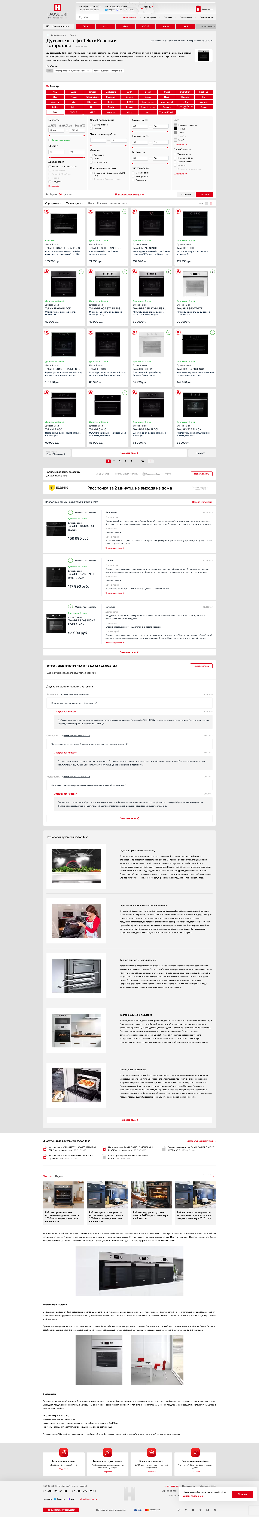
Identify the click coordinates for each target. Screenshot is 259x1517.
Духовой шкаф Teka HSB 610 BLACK (75, 694)
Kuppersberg (148, 102)
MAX (120, 10)
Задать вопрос (201, 666)
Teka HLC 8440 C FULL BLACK (82, 526)
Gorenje (129, 97)
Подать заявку (201, 473)
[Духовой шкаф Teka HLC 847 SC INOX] (195, 343)
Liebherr (166, 26)
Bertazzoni (111, 92)
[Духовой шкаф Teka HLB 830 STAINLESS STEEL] (107, 222)
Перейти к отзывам (202, 502)
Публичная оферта (207, 1486)
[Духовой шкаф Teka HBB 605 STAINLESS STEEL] (107, 283)
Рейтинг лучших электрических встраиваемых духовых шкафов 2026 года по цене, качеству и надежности (107, 1203)
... (137, 461)
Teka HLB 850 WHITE (189, 307)
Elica (55, 97)
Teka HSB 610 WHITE (145, 367)
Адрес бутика (150, 17)
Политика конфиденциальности (111, 1510)
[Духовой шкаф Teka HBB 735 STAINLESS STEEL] (151, 283)
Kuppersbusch (166, 102)
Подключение (186, 17)
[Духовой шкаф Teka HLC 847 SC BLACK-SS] (64, 222)
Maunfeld (203, 102)
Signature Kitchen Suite (185, 107)
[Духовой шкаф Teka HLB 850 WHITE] (195, 283)
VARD (92, 112)
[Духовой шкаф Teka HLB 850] (64, 404)
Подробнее (63, 1469)
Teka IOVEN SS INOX (145, 246)
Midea (55, 107)
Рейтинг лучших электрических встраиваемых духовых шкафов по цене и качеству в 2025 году (195, 1203)
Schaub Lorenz (148, 107)
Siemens (167, 107)
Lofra (185, 102)
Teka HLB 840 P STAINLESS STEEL (62, 367)
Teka (85, 26)
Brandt (167, 92)
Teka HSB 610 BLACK (58, 307)
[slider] (49, 135)
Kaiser (74, 102)
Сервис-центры (206, 17)
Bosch (148, 92)
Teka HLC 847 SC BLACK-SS (62, 246)
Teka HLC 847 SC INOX (191, 367)
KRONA (129, 102)
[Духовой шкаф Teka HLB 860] (195, 222)
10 (142, 461)
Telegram (111, 10)
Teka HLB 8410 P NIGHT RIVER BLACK (82, 574)
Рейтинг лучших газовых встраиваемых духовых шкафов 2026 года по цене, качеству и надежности (63, 1203)
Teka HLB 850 (53, 428)
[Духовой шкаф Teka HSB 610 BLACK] (64, 283)
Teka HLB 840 (97, 367)
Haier (166, 97)
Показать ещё (128, 453)
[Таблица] (211, 203)
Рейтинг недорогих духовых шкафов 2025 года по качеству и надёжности (151, 1203)
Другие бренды (206, 26)
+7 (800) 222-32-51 (116, 6)
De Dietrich (185, 92)
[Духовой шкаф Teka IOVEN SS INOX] (151, 222)
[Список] (206, 203)
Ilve (203, 97)
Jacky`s (55, 102)
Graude (148, 97)
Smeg (204, 107)
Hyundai (185, 97)
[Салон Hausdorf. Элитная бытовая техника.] (47, 35)
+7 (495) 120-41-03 (90, 6)
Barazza (92, 92)
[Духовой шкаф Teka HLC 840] (107, 404)
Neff (186, 26)
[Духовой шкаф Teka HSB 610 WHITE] (151, 343)
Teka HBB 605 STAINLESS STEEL (104, 307)
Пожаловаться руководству (60, 1509)
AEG (55, 92)
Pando (111, 107)
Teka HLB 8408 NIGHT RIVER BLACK (81, 621)
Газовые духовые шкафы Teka (108, 70)
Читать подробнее (114, 548)
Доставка (168, 17)
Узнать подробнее (193, 1495)
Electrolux (203, 92)
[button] (52, 222)
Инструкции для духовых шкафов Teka (66, 1140)
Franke (74, 97)
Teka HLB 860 (185, 246)
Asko (105, 26)
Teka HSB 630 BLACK (146, 428)
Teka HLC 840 (97, 428)
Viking (129, 112)
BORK (129, 92)
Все (50, 70)
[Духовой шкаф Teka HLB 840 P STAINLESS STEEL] (64, 343)
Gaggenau (111, 97)
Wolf (148, 112)
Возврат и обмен (177, 1495)
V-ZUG (145, 26)
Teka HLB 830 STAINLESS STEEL (104, 246)
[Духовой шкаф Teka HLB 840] (107, 343)
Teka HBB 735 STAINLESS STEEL (148, 307)
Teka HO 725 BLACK (189, 428)
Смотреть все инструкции (200, 1141)
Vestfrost (111, 112)
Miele (125, 26)
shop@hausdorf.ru (88, 1499)
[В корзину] (79, 261)
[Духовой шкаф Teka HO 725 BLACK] (195, 404)
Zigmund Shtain (166, 112)
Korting (110, 102)
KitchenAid (92, 102)
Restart (129, 107)
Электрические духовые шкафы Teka (73, 70)
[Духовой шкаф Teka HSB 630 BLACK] (151, 404)
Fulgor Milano (92, 97)
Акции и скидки (129, 17)
